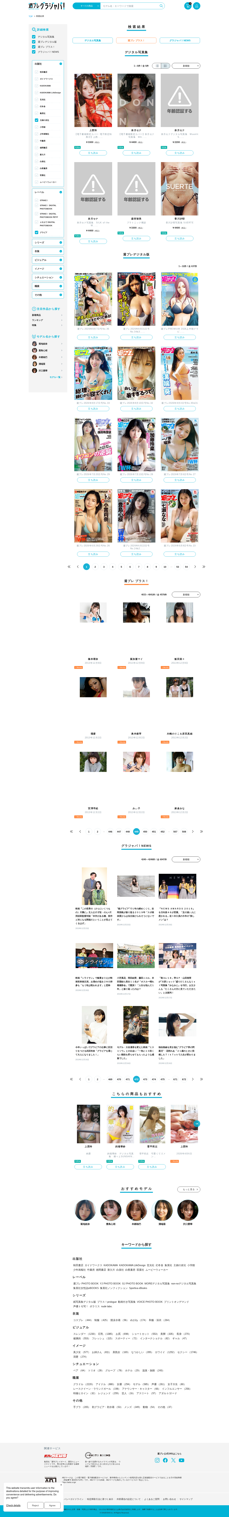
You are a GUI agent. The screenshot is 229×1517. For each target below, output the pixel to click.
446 (110, 831)
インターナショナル (155, 1338)
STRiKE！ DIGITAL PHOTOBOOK (48, 207)
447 (119, 831)
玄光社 (42, 100)
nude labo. (106, 1306)
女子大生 (177, 1384)
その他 (38, 294)
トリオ (96, 1370)
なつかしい (142, 1352)
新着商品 (36, 315)
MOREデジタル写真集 (157, 1283)
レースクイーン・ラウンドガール (97, 1388)
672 (184, 1079)
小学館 (42, 127)
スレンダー (85, 1333)
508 (184, 831)
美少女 (82, 1352)
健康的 (82, 1338)
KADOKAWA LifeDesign (50, 93)
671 (175, 1079)
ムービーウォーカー (48, 182)
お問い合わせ (169, 1499)
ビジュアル (40, 260)
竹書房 (42, 141)
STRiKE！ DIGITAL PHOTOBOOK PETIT (49, 215)
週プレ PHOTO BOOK (86, 1283)
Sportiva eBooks (138, 1288)
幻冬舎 (42, 106)
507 (175, 831)
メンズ (132, 1407)
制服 (101, 1320)
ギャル (180, 1338)
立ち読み (93, 153)
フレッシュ (103, 1338)
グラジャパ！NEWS (48, 52)
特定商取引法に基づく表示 (100, 1499)
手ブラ (82, 1407)
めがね (139, 1320)
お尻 (123, 1333)
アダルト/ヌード (168, 1393)
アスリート (146, 1393)
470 (119, 1079)
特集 (34, 325)
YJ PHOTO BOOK (110, 1283)
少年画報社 (44, 134)
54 (186, 567)
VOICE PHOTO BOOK (150, 1301)
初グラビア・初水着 (107, 1407)
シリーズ (39, 242)
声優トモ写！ (80, 1306)
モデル (141, 1384)
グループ (114, 1370)
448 (128, 831)
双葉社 (42, 175)
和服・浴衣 (160, 1320)
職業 (37, 286)
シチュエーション (44, 277)
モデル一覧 (55, 377)
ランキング (37, 320)
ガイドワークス (46, 79)
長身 (184, 1333)
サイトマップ (186, 1499)
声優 (159, 1384)
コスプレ (83, 1320)
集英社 (42, 113)
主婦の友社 (44, 120)
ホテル (133, 1370)
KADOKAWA (45, 86)
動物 (149, 1407)
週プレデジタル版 (47, 41)
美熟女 (121, 1352)
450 (145, 831)
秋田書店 (43, 72)
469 (110, 1079)
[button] (197, 1124)
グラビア (43, 232)
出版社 (38, 63)
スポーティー (127, 1338)
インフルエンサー (177, 1388)
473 (145, 1079)
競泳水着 (119, 1320)
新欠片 (42, 155)
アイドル (106, 1384)
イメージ (39, 268)
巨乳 (106, 1333)
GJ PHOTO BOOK (132, 1283)
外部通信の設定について (129, 1499)
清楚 (80, 1356)
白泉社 (42, 161)
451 (154, 831)
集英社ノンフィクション (114, 1288)
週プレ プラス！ (46, 46)
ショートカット (145, 1333)
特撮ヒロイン (85, 1393)
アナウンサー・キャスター (141, 1388)
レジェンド (109, 1393)
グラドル (83, 1384)
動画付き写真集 (127, 1301)
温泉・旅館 (153, 1370)
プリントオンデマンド (176, 1301)
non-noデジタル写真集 (183, 1283)
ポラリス (95, 1306)
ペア (80, 1370)
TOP (31, 16)
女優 (124, 1384)
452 (163, 831)
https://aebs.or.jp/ (69, 1482)
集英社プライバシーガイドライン (67, 1499)
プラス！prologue (107, 1301)
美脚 (167, 1333)
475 (163, 1079)
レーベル (39, 192)
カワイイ (165, 1352)
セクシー (187, 1352)
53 (177, 567)
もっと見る (189, 1189)
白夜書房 (43, 168)
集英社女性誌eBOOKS (86, 1288)
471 (128, 1079)
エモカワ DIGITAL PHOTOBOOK (47, 224)
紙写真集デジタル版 (84, 1301)
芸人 (128, 1393)
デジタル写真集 (46, 36)
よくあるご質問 (151, 1499)
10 (165, 567)
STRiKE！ (44, 200)
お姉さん (101, 1352)
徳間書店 (43, 148)
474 (154, 1079)
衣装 (37, 251)
